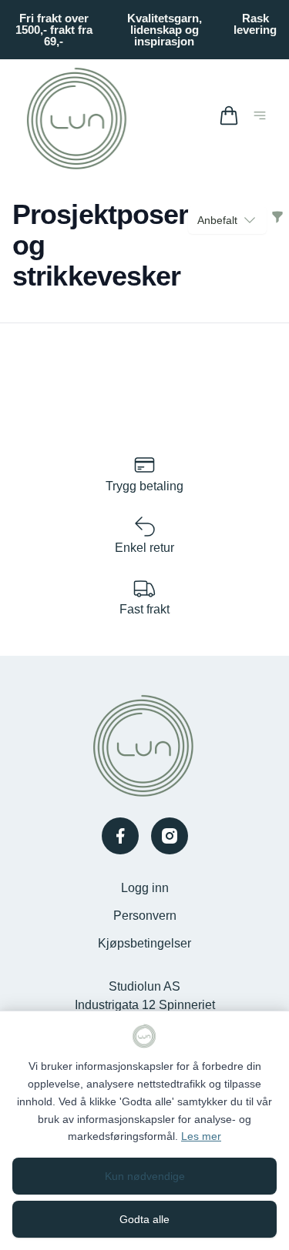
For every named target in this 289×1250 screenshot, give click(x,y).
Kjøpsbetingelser (144, 943)
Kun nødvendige (145, 1176)
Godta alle (144, 1219)
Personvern (144, 915)
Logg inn (145, 887)
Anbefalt (217, 220)
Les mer (201, 1136)
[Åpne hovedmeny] (263, 118)
